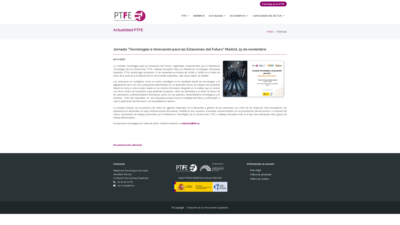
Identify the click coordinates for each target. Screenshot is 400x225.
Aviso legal (255, 170)
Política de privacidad (260, 174)
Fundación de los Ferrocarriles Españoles (207, 208)
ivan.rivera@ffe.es (126, 186)
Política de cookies (259, 179)
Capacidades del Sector (267, 15)
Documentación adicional (127, 144)
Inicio (270, 31)
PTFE (183, 15)
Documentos (238, 15)
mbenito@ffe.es (191, 123)
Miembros (199, 15)
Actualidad (216, 15)
